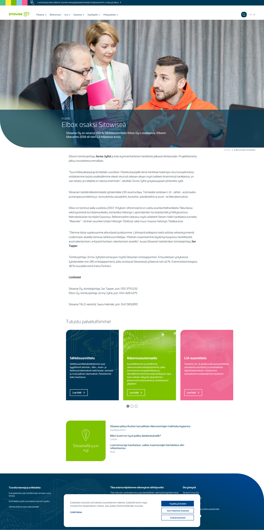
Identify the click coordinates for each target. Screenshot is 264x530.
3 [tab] (136, 406)
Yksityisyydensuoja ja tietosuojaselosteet (202, 509)
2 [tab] (132, 406)
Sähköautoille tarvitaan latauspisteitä (24, 506)
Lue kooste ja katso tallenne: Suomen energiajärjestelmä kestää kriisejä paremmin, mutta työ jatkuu (78, 2)
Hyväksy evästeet (178, 503)
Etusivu (227, 150)
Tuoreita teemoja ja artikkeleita (25, 487)
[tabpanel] (94, 365)
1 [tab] (127, 406)
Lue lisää (76, 392)
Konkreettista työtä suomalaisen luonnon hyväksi (29, 501)
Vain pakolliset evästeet (178, 510)
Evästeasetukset (178, 517)
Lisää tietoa (76, 512)
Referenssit (55, 14)
